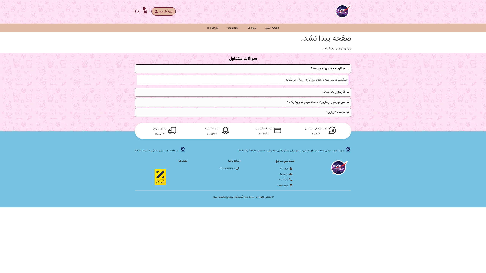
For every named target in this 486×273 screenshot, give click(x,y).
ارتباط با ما (212, 27)
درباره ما (252, 27)
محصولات (233, 27)
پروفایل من (165, 11)
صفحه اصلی (272, 27)
